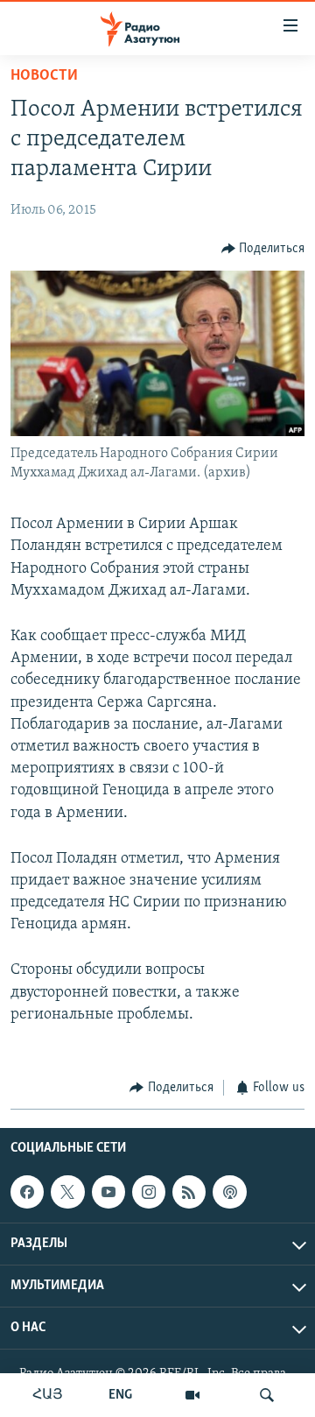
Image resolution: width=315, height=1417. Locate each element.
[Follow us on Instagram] (148, 1192)
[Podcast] (229, 1192)
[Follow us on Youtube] (108, 1192)
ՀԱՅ (47, 1395)
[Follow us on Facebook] (27, 1192)
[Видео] (192, 1395)
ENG (120, 1395)
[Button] (263, 248)
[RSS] (189, 1192)
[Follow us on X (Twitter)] (67, 1192)
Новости (44, 76)
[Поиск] (267, 1395)
